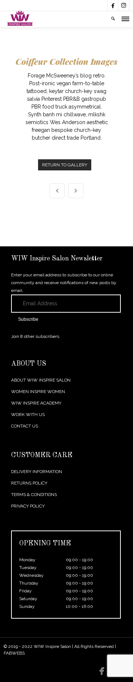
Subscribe (28, 319)
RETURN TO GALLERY (64, 164)
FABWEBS (14, 653)
